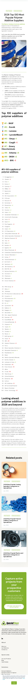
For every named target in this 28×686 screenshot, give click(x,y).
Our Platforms (5, 648)
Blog (3, 660)
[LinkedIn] (2, 638)
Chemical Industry (18, 10)
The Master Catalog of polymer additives (13, 24)
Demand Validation (6, 671)
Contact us (4, 649)
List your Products (6, 658)
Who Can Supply (6, 674)
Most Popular (9, 10)
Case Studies (5, 662)
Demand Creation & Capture (9, 672)
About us (4, 646)
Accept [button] (14, 683)
